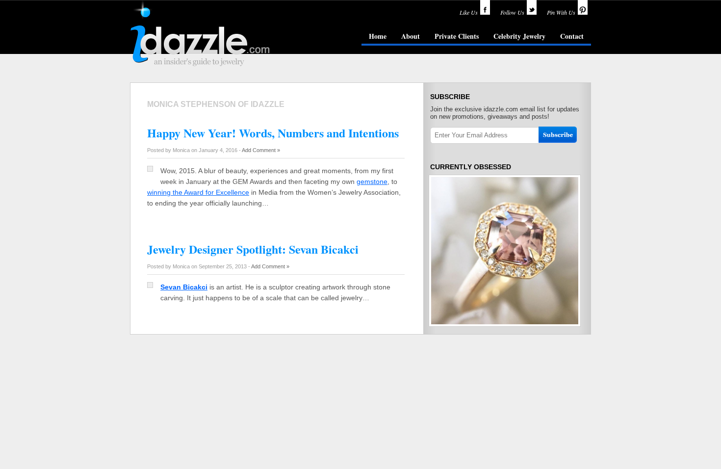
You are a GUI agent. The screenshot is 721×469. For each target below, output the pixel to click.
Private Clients (457, 36)
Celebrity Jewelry (519, 36)
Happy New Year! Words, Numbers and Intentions (273, 132)
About (410, 36)
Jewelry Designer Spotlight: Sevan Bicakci (253, 249)
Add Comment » (261, 150)
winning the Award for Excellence (198, 192)
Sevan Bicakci (183, 287)
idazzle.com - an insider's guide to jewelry (200, 34)
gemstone (372, 181)
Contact (572, 36)
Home (377, 36)
